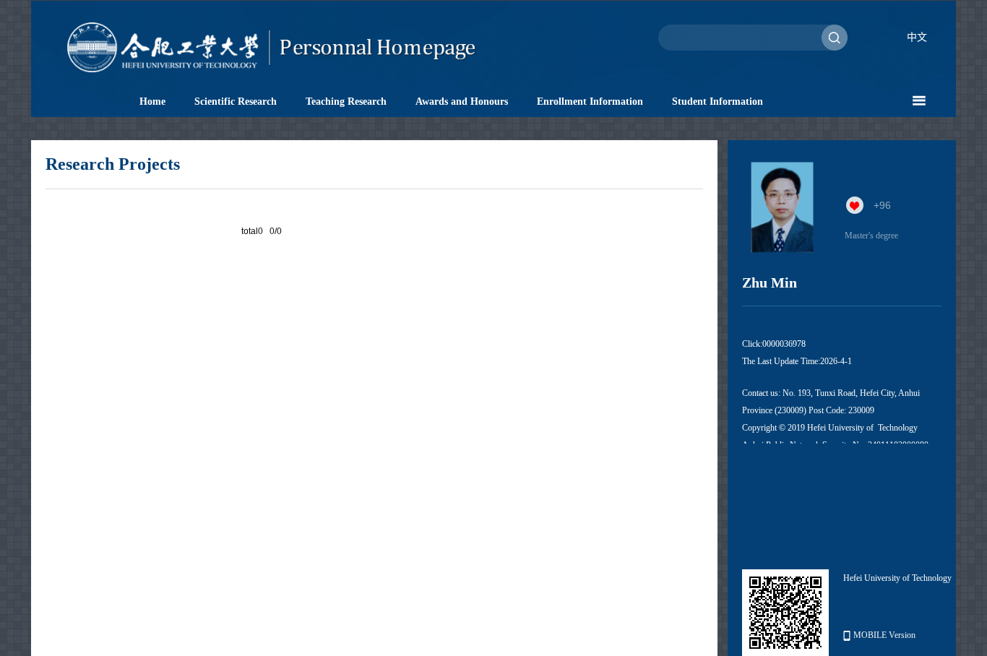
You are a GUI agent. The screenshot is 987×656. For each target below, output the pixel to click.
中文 (917, 37)
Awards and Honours (461, 101)
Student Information (717, 101)
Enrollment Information (590, 101)
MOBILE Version (884, 635)
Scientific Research (235, 101)
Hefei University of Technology (897, 578)
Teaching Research (346, 101)
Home (152, 101)
